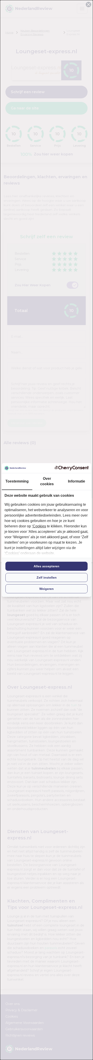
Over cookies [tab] (47, 481)
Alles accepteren (46, 566)
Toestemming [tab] (17, 481)
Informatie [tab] (76, 481)
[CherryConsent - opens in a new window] (71, 468)
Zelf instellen (47, 577)
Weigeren (46, 589)
